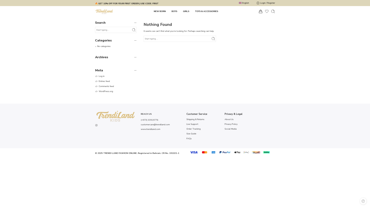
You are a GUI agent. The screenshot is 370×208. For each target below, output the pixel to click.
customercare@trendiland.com (155, 124)
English (245, 2)
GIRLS (186, 11)
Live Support (192, 124)
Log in (101, 76)
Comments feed (106, 86)
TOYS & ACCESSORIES (206, 11)
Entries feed (104, 81)
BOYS (174, 11)
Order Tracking (193, 128)
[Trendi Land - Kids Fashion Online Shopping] (104, 11)
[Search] (273, 11)
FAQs (189, 138)
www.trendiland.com (150, 129)
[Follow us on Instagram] (96, 125)
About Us (229, 119)
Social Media (231, 128)
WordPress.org (106, 91)
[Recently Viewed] (363, 201)
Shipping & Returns (195, 119)
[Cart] (261, 11)
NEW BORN (160, 11)
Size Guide (191, 133)
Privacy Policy (231, 124)
